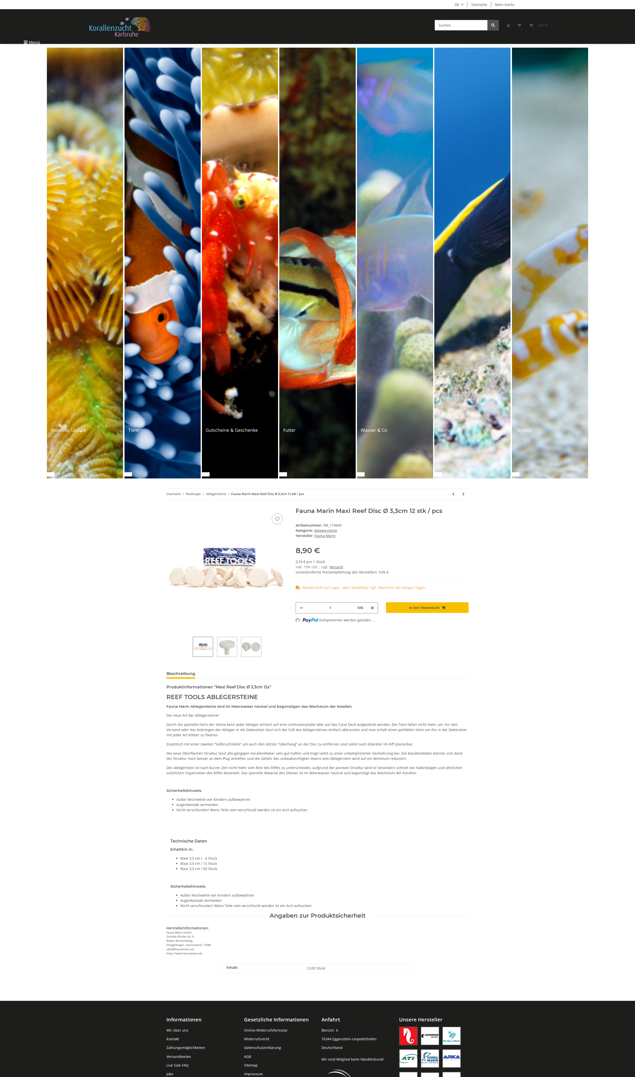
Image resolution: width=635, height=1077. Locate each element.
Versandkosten (178, 1056)
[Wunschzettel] (519, 25)
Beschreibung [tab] (180, 673)
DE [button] (457, 4)
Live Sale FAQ (177, 1065)
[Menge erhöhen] (372, 608)
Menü (34, 42)
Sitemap (251, 1065)
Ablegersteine (325, 530)
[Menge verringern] (301, 608)
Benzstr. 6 (329, 1030)
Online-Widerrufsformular (266, 1030)
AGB (247, 1056)
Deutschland (332, 1047)
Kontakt (172, 1039)
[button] (508, 25)
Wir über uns (177, 1030)
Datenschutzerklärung (262, 1047)
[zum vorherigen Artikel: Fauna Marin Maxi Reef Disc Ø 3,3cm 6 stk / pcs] (453, 494)
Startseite (479, 4)
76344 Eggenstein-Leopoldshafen (349, 1039)
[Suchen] (493, 25)
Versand (336, 567)
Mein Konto (504, 4)
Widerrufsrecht (256, 1039)
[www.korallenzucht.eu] (120, 26)
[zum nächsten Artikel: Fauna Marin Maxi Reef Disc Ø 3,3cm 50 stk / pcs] (463, 494)
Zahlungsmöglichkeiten (185, 1047)
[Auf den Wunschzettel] (277, 518)
